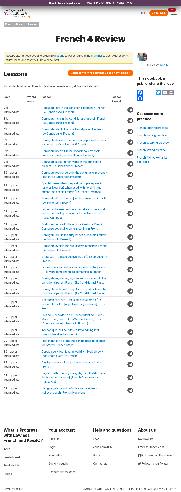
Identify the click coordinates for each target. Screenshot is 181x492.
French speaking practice (153, 142)
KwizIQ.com (145, 438)
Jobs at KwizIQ (102, 447)
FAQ (96, 438)
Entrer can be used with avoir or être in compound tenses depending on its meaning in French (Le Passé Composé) (73, 213)
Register (53, 438)
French (9, 24)
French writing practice (151, 150)
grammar (96, 55)
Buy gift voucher (58, 463)
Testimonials (11, 465)
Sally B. (163, 64)
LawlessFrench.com (151, 447)
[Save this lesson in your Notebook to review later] (130, 110)
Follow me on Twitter (154, 463)
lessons (59, 55)
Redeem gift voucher (61, 472)
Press (96, 455)
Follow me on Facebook (156, 455)
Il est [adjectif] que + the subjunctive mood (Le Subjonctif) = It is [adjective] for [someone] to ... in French (74, 304)
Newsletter (55, 455)
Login (52, 447)
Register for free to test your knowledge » (100, 73)
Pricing (8, 474)
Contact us (100, 463)
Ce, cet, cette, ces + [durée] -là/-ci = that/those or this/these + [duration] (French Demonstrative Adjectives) (74, 377)
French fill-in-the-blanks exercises (152, 159)
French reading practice (152, 135)
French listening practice (152, 127)
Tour (7, 449)
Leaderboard (12, 457)
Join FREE (159, 13)
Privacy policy (13, 489)
